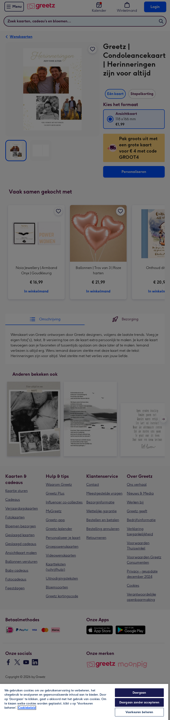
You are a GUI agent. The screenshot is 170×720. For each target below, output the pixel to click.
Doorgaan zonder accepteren (139, 702)
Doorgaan (139, 692)
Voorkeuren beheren (139, 712)
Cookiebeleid (27, 707)
